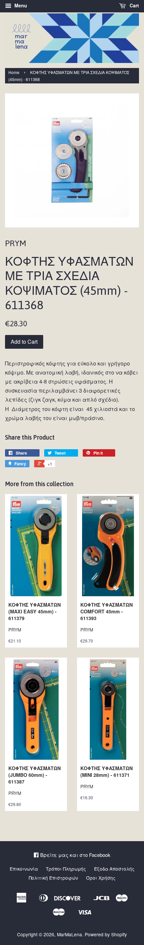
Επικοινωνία (24, 868)
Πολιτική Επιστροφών (53, 877)
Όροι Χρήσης (101, 877)
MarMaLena (69, 934)
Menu (20, 5)
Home (13, 72)
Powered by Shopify (106, 934)
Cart (133, 5)
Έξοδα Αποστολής (114, 868)
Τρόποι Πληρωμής (66, 868)
